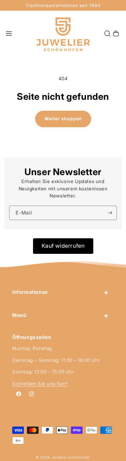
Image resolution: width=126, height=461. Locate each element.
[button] (9, 33)
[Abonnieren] (110, 213)
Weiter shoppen (63, 118)
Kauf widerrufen (63, 246)
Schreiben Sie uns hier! (40, 384)
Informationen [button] (30, 292)
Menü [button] (19, 315)
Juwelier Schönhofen (71, 457)
